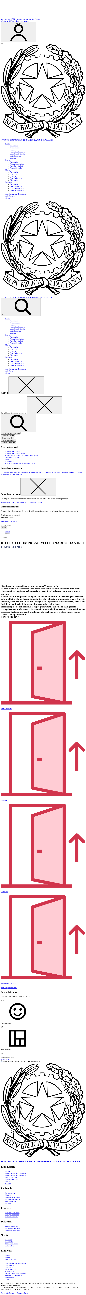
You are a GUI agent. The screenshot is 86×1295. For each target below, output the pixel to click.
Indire (7, 1255)
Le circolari (14, 176)
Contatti (8, 198)
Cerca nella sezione (11, 433)
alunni (54, 472)
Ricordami (7, 525)
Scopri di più (5, 1059)
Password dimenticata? (9, 521)
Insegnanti (17, 472)
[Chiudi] (26, 385)
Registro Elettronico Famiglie (11, 502)
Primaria (8, 459)
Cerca (3, 413)
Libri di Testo (10, 461)
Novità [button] (7, 170)
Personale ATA (26, 472)
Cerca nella (8, 440)
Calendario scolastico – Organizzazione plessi (21, 455)
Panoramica (14, 146)
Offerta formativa (16, 186)
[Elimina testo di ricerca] (44, 405)
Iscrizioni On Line (11, 1180)
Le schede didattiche (17, 188)
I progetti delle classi (17, 190)
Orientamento (37, 472)
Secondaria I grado (12, 457)
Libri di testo (46, 472)
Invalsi (7, 1182)
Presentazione (15, 148)
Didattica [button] (8, 182)
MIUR (7, 1171)
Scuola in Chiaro (11, 1178)
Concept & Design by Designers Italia (14, 1293)
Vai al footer (36, 19)
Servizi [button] (7, 160)
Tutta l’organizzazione (9, 988)
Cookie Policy (10, 1271)
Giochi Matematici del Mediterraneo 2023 (20, 464)
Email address (6, 515)
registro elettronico (63, 472)
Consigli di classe (7, 472)
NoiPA (7, 1257)
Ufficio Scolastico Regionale (15, 1173)
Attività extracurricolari (14, 474)
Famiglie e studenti (16, 166)
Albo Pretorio (10, 196)
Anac (7, 1279)
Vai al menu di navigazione (21, 19)
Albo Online (9, 1265)
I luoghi (12, 150)
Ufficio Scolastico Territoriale (15, 1175)
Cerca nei (7, 438)
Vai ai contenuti (6, 19)
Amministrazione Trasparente (15, 194)
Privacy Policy (10, 1269)
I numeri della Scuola (17, 152)
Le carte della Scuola (17, 154)
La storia (13, 158)
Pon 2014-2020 (10, 1259)
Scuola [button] (7, 144)
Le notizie (13, 174)
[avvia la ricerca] (18, 423)
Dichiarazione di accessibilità (15, 1273)
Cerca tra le (8, 435)
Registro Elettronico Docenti (15, 453)
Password (4, 517)
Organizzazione (15, 156)
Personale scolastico (17, 164)
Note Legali (9, 1277)
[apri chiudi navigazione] (2, 43)
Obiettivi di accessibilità (13, 1275)
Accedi (4, 528)
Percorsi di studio (16, 168)
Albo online (14, 180)
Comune (8, 1184)
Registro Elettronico (12, 451)
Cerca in (8, 443)
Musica (72, 472)
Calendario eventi (16, 178)
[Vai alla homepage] (43, 138)
